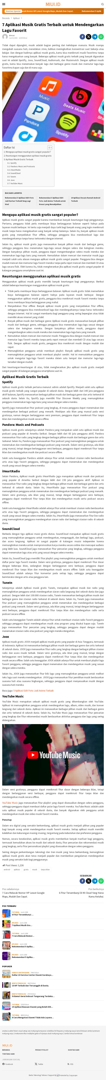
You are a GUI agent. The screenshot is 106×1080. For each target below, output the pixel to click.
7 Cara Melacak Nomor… (23, 936)
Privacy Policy (41, 1050)
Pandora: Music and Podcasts (22, 166)
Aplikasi (15, 923)
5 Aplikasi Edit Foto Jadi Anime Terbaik (33, 690)
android (7, 869)
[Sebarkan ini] (82, 36)
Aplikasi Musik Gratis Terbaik (19, 159)
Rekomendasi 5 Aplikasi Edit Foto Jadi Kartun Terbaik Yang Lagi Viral (19, 201)
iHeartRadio (15, 170)
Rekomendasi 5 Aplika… (23, 946)
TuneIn (13, 176)
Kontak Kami (73, 1050)
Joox (12, 180)
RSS (71, 1064)
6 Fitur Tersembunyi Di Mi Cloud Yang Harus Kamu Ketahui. (81, 892)
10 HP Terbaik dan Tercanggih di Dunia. (30, 985)
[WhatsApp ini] (101, 36)
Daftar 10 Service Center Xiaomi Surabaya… (32, 975)
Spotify (13, 163)
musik (34, 869)
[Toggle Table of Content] (48, 147)
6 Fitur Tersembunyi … (22, 914)
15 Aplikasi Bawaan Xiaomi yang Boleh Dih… (32, 1007)
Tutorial (15, 912)
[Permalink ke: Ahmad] (5, 36)
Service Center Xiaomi (20, 973)
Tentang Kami (8, 1054)
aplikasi (17, 869)
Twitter (40, 1064)
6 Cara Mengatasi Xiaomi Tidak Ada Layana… (33, 1017)
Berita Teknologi (19, 983)
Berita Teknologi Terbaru (38, 1075)
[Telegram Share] (95, 36)
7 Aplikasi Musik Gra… (22, 925)
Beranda (6, 1050)
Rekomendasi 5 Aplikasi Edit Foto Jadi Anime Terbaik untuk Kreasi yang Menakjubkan (52, 201)
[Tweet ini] (88, 36)
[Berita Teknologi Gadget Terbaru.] (53, 3)
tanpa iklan (45, 869)
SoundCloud (15, 173)
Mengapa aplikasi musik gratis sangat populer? (28, 151)
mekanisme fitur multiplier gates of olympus (31, 1033)
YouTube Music (16, 183)
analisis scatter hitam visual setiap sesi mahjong (20, 1031)
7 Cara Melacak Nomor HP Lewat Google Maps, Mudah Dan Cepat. (23, 892)
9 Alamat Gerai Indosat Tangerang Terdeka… (33, 996)
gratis (26, 869)
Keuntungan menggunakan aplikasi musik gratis (28, 155)
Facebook (9, 1064)
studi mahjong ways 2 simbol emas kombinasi (65, 1033)
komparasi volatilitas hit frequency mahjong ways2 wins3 (59, 1031)
